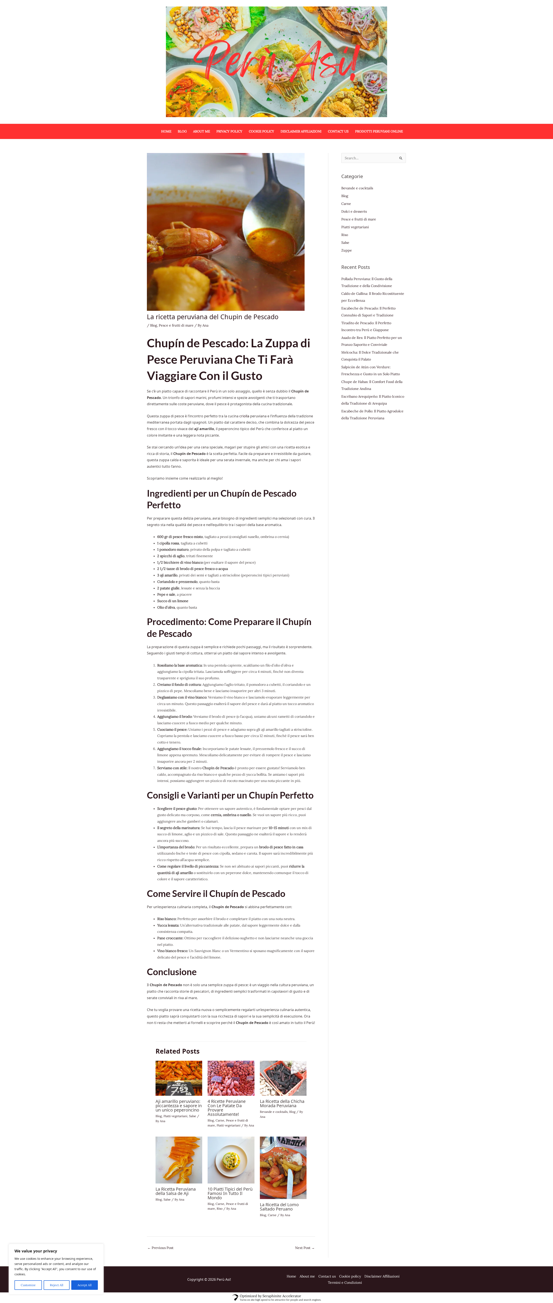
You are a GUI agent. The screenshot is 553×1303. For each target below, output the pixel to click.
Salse (192, 1116)
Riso (219, 1208)
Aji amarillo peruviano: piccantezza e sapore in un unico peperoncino (179, 1105)
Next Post (305, 1248)
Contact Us (338, 131)
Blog (182, 131)
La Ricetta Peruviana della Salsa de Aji (176, 1191)
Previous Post (160, 1248)
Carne (220, 1120)
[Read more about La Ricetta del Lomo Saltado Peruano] (283, 1167)
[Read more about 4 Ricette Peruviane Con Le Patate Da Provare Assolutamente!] (231, 1078)
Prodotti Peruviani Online (379, 131)
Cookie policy (261, 131)
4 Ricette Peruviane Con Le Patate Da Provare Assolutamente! (227, 1107)
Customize (28, 1285)
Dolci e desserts (354, 211)
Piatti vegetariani (175, 1116)
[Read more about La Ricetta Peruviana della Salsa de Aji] (179, 1159)
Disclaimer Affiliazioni (301, 131)
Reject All (56, 1285)
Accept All (85, 1285)
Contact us (327, 1276)
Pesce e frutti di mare (176, 325)
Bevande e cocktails (274, 1112)
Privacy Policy (229, 131)
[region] (56, 1269)
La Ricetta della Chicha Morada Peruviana (282, 1103)
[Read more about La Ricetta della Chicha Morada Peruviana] (283, 1078)
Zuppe (346, 250)
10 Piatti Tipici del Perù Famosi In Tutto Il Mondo (230, 1193)
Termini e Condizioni (345, 1282)
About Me (201, 131)
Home (166, 131)
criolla (244, 416)
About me (307, 1276)
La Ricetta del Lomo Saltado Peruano (279, 1207)
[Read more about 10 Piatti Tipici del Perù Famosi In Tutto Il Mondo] (231, 1159)
